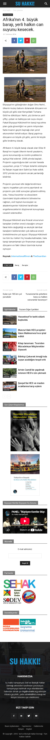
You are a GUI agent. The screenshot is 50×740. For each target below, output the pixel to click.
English (29, 729)
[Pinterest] (27, 40)
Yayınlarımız (26, 726)
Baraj (17, 265)
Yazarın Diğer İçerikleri (29, 309)
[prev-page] (4, 396)
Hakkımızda (38, 726)
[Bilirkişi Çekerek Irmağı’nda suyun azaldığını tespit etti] (10, 360)
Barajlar (25, 265)
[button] (4, 3)
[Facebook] (14, 40)
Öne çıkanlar (18, 10)
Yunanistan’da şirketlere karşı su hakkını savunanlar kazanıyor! (36, 297)
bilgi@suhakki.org (30, 691)
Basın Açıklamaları (12, 726)
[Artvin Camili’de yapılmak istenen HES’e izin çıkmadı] (10, 373)
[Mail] (21, 716)
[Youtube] (36, 716)
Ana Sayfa (6, 10)
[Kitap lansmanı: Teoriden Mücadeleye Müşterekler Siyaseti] (10, 346)
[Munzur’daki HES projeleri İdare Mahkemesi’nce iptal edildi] (10, 333)
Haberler (7, 323)
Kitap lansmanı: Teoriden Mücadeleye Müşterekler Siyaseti (31, 346)
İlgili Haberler (10, 309)
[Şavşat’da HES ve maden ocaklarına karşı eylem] (10, 386)
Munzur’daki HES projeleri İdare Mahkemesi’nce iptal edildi (32, 333)
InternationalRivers (21, 256)
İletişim (21, 729)
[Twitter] (20, 40)
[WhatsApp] (33, 40)
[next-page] (9, 396)
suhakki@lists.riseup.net (35, 694)
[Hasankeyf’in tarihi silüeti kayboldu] (10, 320)
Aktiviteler (7, 350)
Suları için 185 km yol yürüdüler (12, 295)
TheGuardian (39, 256)
